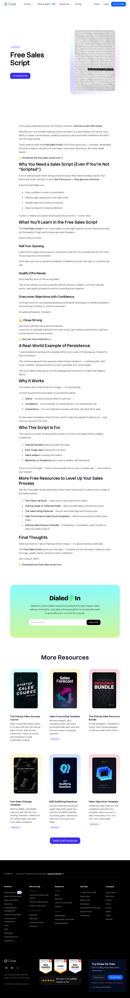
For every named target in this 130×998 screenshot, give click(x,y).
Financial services (36, 922)
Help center (85, 896)
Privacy (109, 908)
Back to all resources (65, 840)
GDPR (108, 912)
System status (86, 912)
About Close (111, 892)
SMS (6, 929)
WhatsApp (8, 933)
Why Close (110, 896)
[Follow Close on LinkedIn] (6, 968)
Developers (85, 904)
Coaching (33, 915)
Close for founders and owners (38, 896)
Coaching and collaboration (10, 920)
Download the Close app (90, 908)
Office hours (85, 900)
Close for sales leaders (38, 902)
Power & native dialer (12, 915)
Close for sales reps (37, 906)
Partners (58, 906)
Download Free (20, 75)
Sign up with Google (103, 987)
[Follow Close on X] (17, 968)
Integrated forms (11, 937)
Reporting (8, 904)
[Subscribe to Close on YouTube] (12, 968)
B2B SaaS (33, 919)
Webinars (58, 899)
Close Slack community (64, 919)
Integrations (9, 941)
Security (109, 919)
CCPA (108, 915)
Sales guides (60, 915)
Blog (57, 895)
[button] (28, 4)
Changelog (84, 915)
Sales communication (13, 896)
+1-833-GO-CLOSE (88, 892)
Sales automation (11, 900)
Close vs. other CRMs (63, 903)
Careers (109, 900)
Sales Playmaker (61, 923)
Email (6, 925)
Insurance (33, 926)
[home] (11, 4)
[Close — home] (10, 961)
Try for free (118, 4)
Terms (108, 904)
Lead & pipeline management (10, 909)
